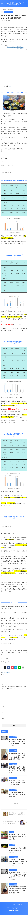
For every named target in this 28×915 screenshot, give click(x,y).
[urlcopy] (23, 667)
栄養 (3, 674)
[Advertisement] (14, 65)
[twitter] (5, 667)
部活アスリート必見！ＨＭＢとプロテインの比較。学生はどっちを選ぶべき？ (17, 782)
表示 (10, 86)
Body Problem (14, 5)
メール (4, 712)
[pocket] (12, 667)
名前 (3, 707)
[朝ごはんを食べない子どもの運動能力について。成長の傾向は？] (15, 667)
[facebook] (8, 667)
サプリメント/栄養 (6, 672)
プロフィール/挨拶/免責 (17, 904)
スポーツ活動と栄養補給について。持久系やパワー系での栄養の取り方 (17, 794)
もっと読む (15, 803)
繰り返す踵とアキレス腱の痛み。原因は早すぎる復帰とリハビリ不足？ (17, 836)
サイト (3, 718)
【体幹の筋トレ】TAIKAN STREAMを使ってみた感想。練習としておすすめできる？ (18, 861)
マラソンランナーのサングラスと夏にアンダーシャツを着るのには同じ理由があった (17, 848)
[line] (19, 667)
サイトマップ (8, 904)
